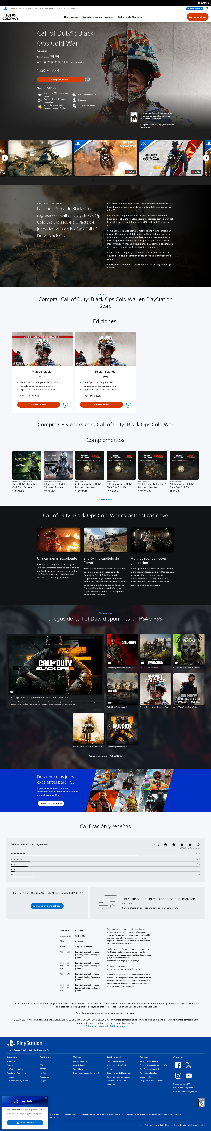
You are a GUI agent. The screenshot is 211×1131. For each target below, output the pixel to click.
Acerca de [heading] (11, 1057)
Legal (140, 1125)
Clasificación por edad (149, 1069)
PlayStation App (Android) (184, 1087)
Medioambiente (80, 1061)
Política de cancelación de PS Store (155, 1065)
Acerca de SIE (12, 1061)
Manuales (111, 1084)
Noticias (60, 8)
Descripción (71, 16)
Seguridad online (80, 1069)
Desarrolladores (146, 1077)
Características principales (98, 16)
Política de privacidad (154, 1125)
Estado (109, 1069)
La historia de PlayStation (17, 1080)
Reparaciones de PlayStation (119, 1073)
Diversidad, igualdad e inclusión (86, 1073)
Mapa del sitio (199, 1125)
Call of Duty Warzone (130, 16)
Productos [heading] (45, 1057)
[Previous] (5, 158)
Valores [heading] (77, 1057)
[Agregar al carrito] (60, 79)
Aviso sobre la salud (148, 1073)
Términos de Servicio (149, 1061)
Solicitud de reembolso (116, 1080)
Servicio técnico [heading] (115, 1057)
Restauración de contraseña (118, 1077)
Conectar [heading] (178, 1057)
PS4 (41, 1065)
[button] (105, 158)
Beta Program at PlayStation (185, 1091)
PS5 (20, 8)
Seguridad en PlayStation (117, 1065)
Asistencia (71, 8)
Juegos (28, 8)
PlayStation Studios (14, 1069)
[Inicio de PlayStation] (5, 9)
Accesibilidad (78, 1065)
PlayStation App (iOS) (182, 1083)
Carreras (10, 1065)
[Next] (206, 158)
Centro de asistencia (115, 1061)
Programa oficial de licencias (152, 1080)
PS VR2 (43, 1069)
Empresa (10, 1077)
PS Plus (38, 8)
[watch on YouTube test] (130, 172)
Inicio (8, 1050)
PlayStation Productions (16, 1073)
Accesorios (49, 8)
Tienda (12, 8)
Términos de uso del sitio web (177, 1125)
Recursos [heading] (145, 1057)
